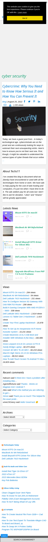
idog (4, 102)
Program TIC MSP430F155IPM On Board (20, 529)
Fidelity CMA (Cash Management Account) (21, 499)
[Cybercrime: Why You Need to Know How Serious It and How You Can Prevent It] (24, 121)
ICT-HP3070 (8, 509)
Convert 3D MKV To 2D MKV (16, 350)
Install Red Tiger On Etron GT (15, 471)
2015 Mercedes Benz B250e (14, 477)
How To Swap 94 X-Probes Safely (17, 526)
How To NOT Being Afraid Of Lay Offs (18, 502)
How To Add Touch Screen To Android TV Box (23, 359)
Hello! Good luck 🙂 (29, 402)
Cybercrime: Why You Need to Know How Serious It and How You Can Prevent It (22, 91)
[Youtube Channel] (10, 105)
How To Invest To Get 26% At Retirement (20, 496)
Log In (4, 535)
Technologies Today (11, 445)
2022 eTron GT (8, 474)
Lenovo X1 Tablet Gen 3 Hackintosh (19, 317)
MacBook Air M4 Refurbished (29, 227)
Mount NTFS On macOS (26, 212)
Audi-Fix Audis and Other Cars (15, 466)
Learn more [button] (22, 12)
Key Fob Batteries (10, 480)
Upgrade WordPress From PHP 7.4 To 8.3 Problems (29, 272)
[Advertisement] (24, 46)
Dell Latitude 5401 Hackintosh (16, 314)
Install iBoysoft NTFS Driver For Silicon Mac (28, 243)
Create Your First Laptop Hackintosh (19, 323)
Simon (6, 396)
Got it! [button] (24, 18)
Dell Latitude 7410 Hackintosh (29, 256)
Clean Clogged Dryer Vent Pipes (16, 493)
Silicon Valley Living (11, 488)
